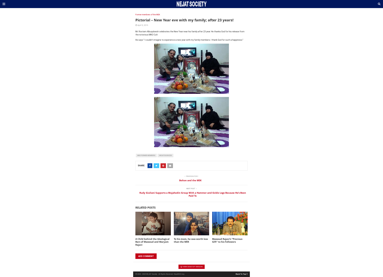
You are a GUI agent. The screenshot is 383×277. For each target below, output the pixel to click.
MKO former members (146, 155)
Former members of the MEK (147, 14)
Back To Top (241, 274)
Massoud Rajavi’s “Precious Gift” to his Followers (227, 240)
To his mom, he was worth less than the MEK (191, 240)
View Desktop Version (193, 267)
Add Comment (146, 256)
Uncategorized (165, 155)
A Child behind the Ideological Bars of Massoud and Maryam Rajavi (152, 241)
